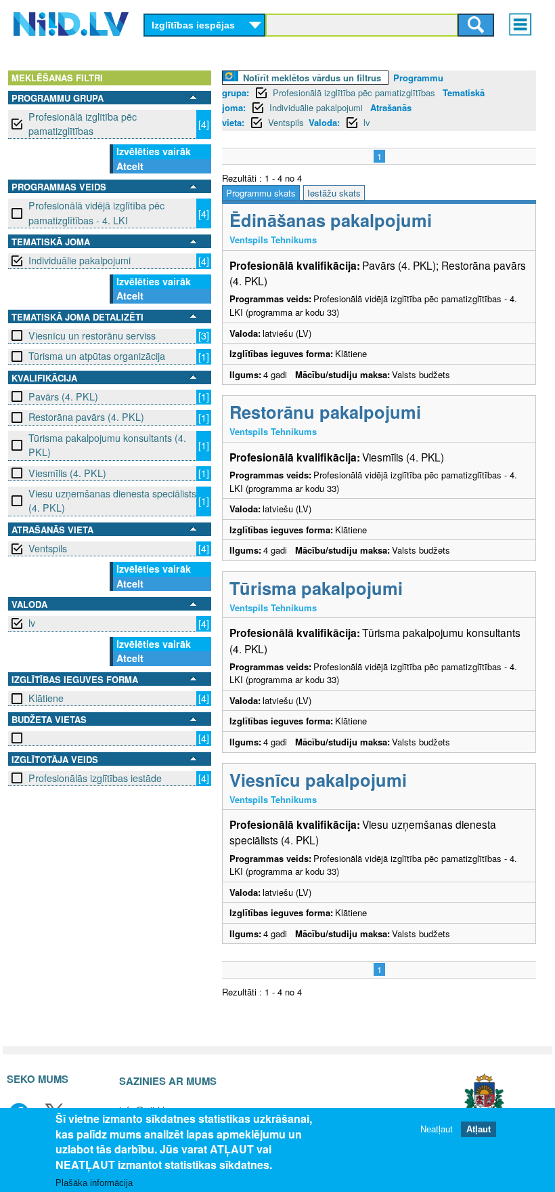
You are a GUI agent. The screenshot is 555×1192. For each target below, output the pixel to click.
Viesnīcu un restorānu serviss (92, 335)
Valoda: (324, 122)
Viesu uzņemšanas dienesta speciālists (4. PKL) (112, 500)
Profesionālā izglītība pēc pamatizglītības (82, 124)
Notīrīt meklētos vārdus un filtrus (312, 77)
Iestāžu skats (334, 192)
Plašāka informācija (94, 1183)
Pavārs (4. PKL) (63, 396)
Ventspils (47, 548)
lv (31, 623)
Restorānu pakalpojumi (325, 411)
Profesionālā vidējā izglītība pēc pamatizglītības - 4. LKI (96, 212)
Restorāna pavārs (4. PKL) (86, 417)
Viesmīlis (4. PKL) (67, 473)
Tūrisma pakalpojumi (316, 587)
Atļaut (478, 1129)
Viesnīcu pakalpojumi (318, 779)
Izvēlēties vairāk (153, 151)
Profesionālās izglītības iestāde (95, 778)
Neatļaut (436, 1129)
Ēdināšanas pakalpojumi (330, 219)
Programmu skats (261, 192)
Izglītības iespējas (193, 25)
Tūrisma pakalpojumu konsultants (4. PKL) (107, 445)
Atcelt (129, 166)
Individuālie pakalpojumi (79, 260)
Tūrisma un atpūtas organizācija (96, 356)
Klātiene (46, 698)
